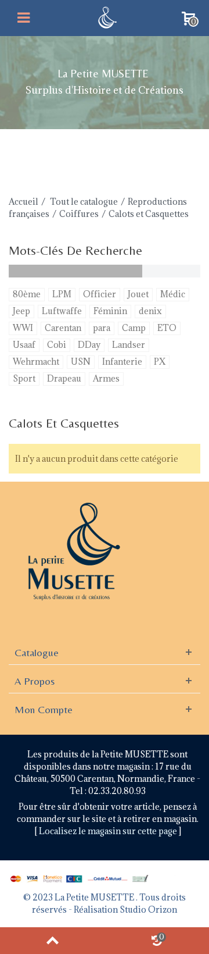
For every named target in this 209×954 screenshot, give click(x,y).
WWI (23, 327)
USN (81, 361)
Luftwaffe (62, 310)
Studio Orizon (148, 909)
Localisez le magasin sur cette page (109, 830)
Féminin (110, 310)
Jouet (138, 294)
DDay (89, 344)
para (101, 327)
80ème (27, 294)
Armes (106, 378)
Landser (128, 344)
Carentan (63, 327)
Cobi (56, 344)
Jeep (21, 310)
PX (159, 361)
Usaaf (24, 344)
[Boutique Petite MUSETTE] (106, 16)
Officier (99, 294)
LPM (61, 294)
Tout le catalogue (84, 201)
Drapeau (64, 378)
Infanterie (122, 361)
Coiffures (79, 213)
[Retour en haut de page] (52, 940)
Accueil (23, 201)
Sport (24, 378)
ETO (166, 327)
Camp (134, 327)
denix (150, 310)
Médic (172, 294)
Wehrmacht (36, 361)
